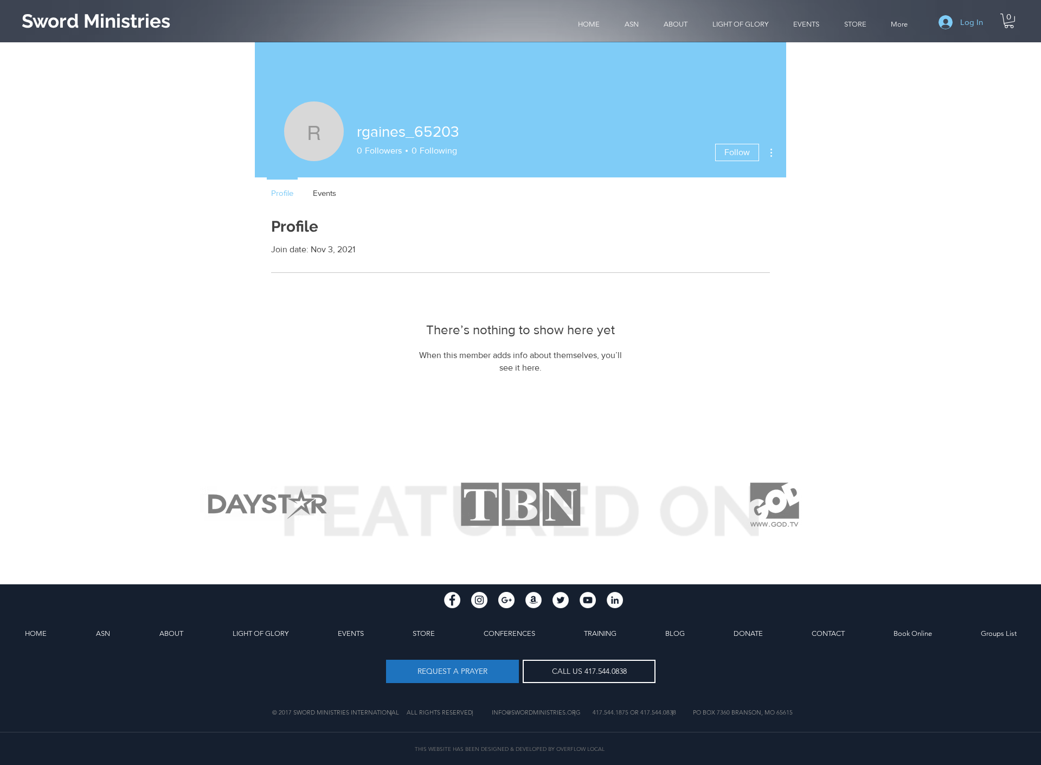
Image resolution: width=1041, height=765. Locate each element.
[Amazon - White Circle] (533, 600)
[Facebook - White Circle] (452, 600)
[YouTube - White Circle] (588, 600)
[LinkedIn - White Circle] (615, 600)
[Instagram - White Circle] (479, 600)
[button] (675, 24)
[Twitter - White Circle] (560, 600)
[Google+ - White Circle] (506, 600)
